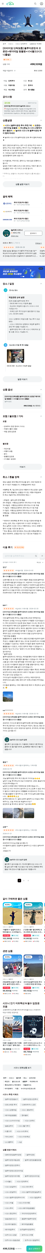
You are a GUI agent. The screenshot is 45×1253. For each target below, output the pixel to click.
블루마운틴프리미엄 (32, 1176)
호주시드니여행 (27, 1235)
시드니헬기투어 (24, 1126)
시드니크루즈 (30, 1121)
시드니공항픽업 (10, 1110)
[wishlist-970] (20, 905)
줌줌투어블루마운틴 (29, 1219)
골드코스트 (16, 1081)
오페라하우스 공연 (29, 1105)
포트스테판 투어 (11, 1105)
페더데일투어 (10, 1229)
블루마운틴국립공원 (12, 1160)
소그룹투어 (9, 1142)
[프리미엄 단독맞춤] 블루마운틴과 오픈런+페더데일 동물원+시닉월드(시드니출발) (23, 575)
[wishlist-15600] (40, 1018)
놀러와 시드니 (17, 230)
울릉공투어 (9, 1126)
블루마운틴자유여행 (12, 1176)
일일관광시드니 (10, 1219)
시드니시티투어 (22, 1131)
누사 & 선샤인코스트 (28, 1088)
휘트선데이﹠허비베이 (13, 1085)
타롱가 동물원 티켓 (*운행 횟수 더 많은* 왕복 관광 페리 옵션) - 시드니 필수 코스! (12, 1044)
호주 (4, 44)
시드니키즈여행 (24, 1203)
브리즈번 (32, 1078)
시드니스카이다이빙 (12, 1121)
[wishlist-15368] (36, 11)
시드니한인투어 (10, 1213)
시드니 (10, 44)
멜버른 (18, 1078)
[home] (10, 3)
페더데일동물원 (10, 1115)
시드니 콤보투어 (27, 1110)
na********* (8, 710)
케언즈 (7, 1081)
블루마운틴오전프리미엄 (14, 1171)
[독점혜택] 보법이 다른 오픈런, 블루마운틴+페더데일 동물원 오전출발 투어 (12, 983)
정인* (5, 567)
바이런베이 (9, 1088)
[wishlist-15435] (40, 957)
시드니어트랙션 (24, 1137)
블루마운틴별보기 (11, 1099)
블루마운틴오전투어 (30, 1099)
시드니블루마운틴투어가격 (15, 1197)
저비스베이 (9, 1137)
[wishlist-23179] (20, 1018)
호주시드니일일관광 (12, 1240)
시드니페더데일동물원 (26, 1208)
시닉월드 (8, 1181)
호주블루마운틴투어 (27, 1229)
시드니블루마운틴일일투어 (31, 1192)
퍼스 (25, 1078)
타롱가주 (8, 1131)
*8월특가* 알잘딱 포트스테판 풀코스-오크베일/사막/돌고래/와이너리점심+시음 (12, 931)
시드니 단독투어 (21, 44)
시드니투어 (9, 1208)
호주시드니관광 (10, 1235)
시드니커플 (9, 1203)
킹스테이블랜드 (10, 1224)
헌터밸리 (25, 1115)
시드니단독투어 (22, 1181)
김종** (5, 827)
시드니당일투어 (10, 1187)
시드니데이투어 (27, 1187)
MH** (5, 605)
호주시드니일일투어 (32, 1240)
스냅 (20, 1142)
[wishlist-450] (40, 905)
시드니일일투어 (35, 1197)
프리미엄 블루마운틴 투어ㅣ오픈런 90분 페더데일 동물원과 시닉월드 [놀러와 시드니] (33, 983)
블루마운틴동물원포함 (33, 1160)
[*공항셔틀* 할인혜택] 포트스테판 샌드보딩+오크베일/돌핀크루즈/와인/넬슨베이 (33, 931)
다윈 (16, 1088)
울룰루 (24, 1081)
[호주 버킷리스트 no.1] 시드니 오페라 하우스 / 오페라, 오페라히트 (33, 1044)
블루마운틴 (31, 1155)
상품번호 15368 (35, 44)
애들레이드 (27, 1085)
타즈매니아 (34, 1081)
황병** (5, 762)
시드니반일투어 (10, 1192)
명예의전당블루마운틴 (13, 1155)
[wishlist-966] (20, 957)
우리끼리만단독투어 (29, 1213)
